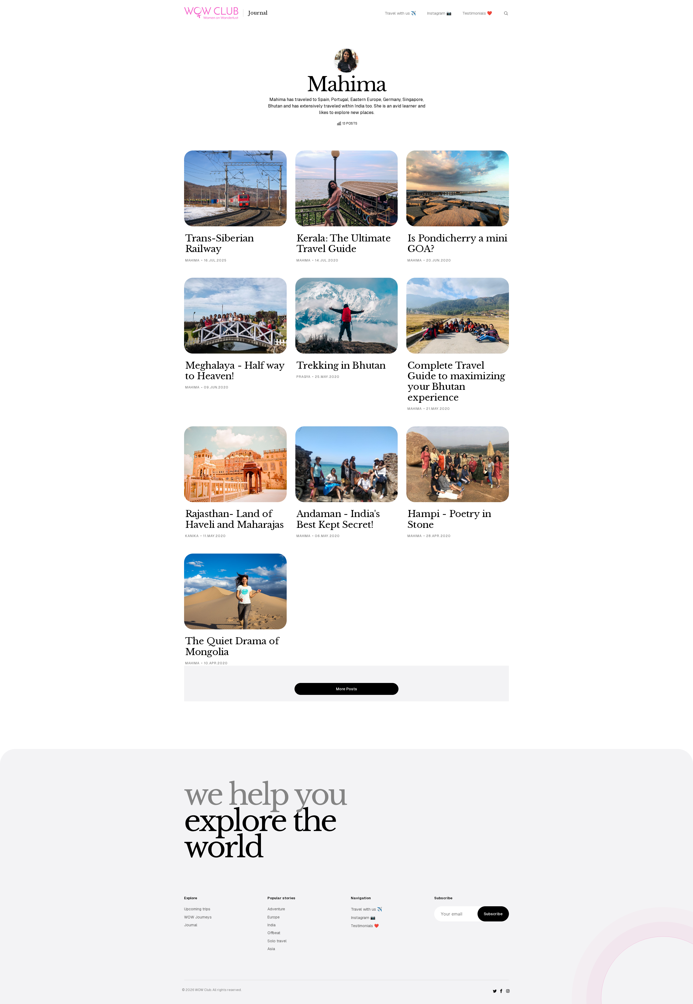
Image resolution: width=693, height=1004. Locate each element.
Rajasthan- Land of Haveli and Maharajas (234, 519)
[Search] (506, 12)
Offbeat (273, 932)
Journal (257, 13)
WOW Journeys (198, 917)
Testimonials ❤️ (477, 13)
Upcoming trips (197, 909)
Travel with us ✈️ (400, 13)
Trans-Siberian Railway (219, 243)
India (271, 925)
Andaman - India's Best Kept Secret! (338, 519)
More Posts (346, 688)
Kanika (192, 536)
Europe (273, 917)
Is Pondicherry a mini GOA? (457, 243)
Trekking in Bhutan (341, 365)
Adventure (276, 909)
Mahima (192, 260)
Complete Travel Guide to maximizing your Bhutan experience (456, 381)
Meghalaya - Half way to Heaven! (234, 371)
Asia (271, 948)
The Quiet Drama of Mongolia (232, 646)
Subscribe (493, 913)
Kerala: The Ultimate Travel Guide (343, 243)
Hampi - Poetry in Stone (449, 519)
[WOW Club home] (211, 13)
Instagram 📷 (439, 13)
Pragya (303, 377)
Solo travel (276, 940)
